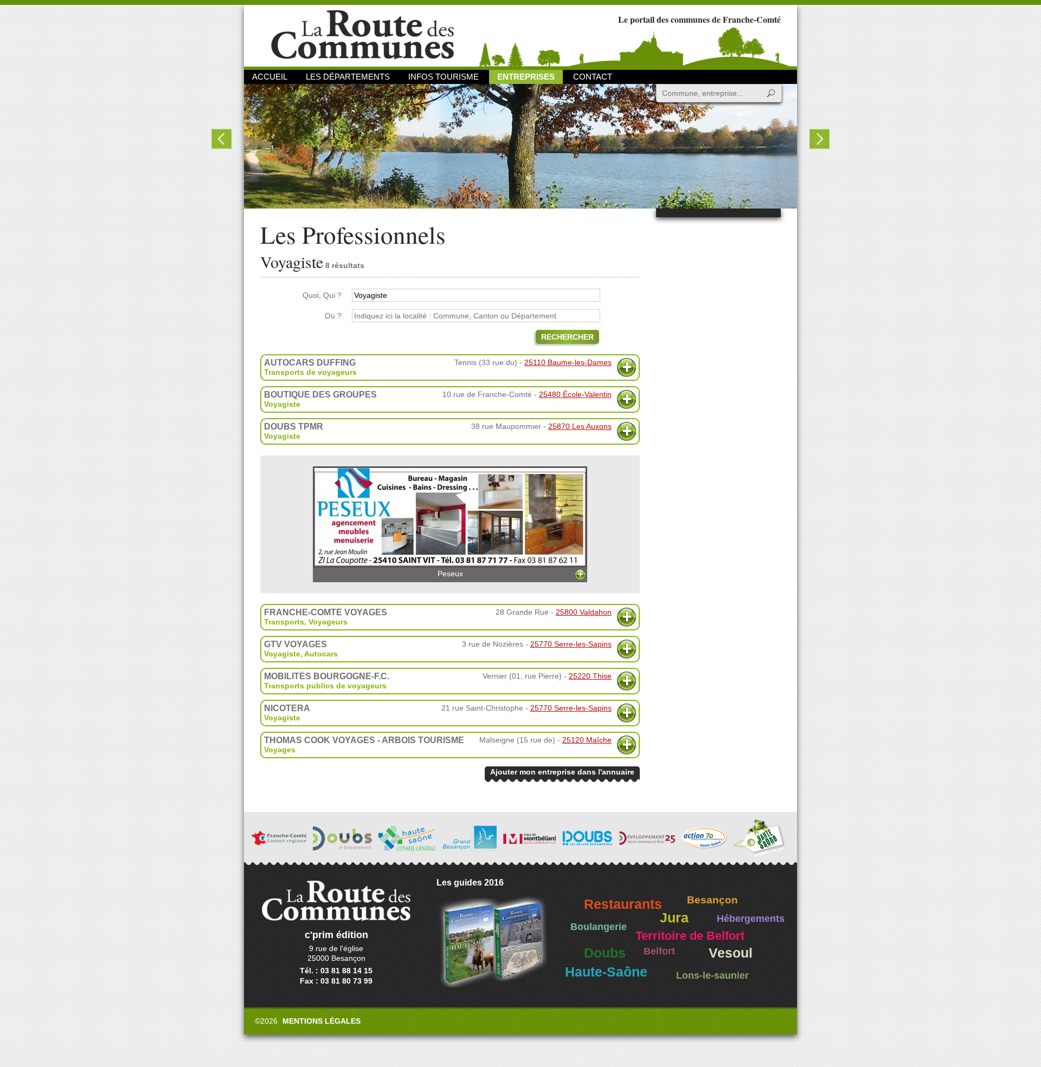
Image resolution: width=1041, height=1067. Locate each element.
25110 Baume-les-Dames (568, 362)
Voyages (279, 749)
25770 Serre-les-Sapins (571, 644)
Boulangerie (598, 926)
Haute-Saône (606, 972)
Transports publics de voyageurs (325, 685)
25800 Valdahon (584, 612)
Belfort (659, 951)
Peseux (450, 573)
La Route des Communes (362, 35)
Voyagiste (282, 404)
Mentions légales (321, 1021)
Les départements (348, 76)
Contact (592, 76)
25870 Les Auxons (580, 426)
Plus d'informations (626, 367)
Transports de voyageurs (310, 372)
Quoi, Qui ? (322, 295)
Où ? (333, 315)
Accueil (269, 76)
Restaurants (623, 904)
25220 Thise (590, 676)
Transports (284, 621)
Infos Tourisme (443, 76)
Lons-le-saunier (712, 975)
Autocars (321, 653)
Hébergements (751, 918)
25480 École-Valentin (575, 394)
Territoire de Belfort (689, 935)
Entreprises (526, 76)
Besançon (712, 900)
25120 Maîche (587, 740)
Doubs (605, 953)
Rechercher (567, 337)
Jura (674, 917)
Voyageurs (328, 621)
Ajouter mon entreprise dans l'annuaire (562, 771)
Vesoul (731, 953)
